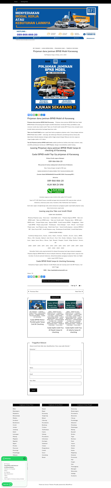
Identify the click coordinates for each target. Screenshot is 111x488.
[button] (24, 458)
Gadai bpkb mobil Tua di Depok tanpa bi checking (55, 330)
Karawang (45, 413)
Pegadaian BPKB (57, 322)
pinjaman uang (50, 54)
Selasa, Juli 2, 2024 (61, 54)
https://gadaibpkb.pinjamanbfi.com (57, 270)
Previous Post (34, 291)
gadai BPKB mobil (47, 48)
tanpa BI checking (72, 48)
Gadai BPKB (58, 315)
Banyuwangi (16, 415)
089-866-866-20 (55, 161)
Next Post (78, 291)
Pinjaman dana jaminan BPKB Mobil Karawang (40, 122)
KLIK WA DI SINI (55, 185)
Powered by (27, 466)
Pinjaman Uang (60, 48)
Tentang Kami (24, 1)
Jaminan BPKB (39, 314)
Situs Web (33, 380)
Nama (31, 367)
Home (16, 1)
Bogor (43, 411)
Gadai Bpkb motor (56, 217)
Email (31, 374)
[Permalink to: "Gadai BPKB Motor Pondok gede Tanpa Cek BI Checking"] (37, 304)
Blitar (14, 409)
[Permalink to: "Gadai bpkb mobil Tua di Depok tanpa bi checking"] (55, 304)
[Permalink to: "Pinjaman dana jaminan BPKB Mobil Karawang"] (55, 84)
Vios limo (59, 325)
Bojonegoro (16, 411)
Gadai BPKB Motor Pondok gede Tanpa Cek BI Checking (37, 322)
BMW (50, 311)
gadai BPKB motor (37, 314)
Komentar (33, 349)
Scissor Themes (49, 484)
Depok (44, 409)
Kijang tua (52, 321)
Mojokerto (16, 413)
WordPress (69, 484)
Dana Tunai (60, 314)
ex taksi (51, 315)
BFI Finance (36, 48)
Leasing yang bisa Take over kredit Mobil (55, 211)
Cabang (41, 311)
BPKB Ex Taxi (57, 311)
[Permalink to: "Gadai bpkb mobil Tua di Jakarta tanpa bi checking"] (73, 304)
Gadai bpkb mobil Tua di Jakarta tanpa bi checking (73, 330)
